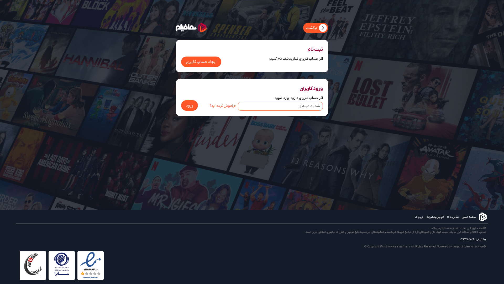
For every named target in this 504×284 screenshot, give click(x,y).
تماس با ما (453, 217)
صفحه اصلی (469, 217)
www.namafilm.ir (399, 246)
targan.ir (458, 246)
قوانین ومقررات (435, 217)
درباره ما (419, 217)
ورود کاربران (311, 88)
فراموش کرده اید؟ (222, 106)
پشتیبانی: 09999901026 (473, 239)
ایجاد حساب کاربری (201, 61)
